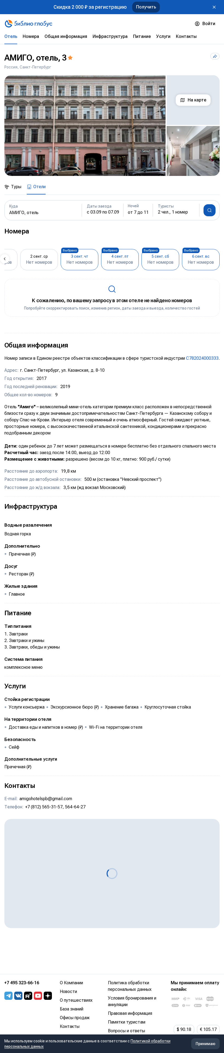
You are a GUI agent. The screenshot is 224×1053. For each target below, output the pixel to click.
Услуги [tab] (163, 36)
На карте (197, 100)
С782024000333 (202, 358)
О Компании (71, 982)
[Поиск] (210, 210)
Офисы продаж (75, 1017)
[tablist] (112, 36)
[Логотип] (28, 24)
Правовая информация (130, 1013)
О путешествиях (76, 1000)
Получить (146, 7)
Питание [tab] (142, 36)
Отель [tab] (10, 36)
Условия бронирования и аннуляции (132, 1001)
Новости (68, 991)
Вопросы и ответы (126, 1030)
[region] (112, 125)
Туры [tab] (16, 186)
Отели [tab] (39, 186)
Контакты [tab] (186, 36)
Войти (208, 23)
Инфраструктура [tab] (110, 36)
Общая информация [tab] (66, 36)
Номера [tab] (31, 36)
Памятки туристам (126, 1022)
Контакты (69, 1026)
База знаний (71, 1009)
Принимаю (205, 1044)
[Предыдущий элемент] (4, 258)
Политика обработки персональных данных (130, 986)
